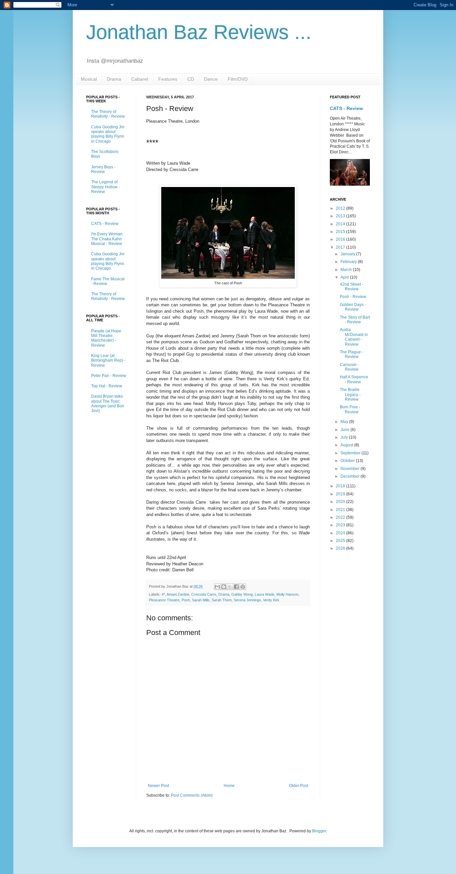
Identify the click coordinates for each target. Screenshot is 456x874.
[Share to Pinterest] (242, 586)
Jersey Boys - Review (103, 169)
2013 (341, 216)
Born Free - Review (350, 409)
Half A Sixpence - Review (354, 379)
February (349, 261)
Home (229, 785)
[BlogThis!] (223, 586)
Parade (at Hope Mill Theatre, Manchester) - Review (106, 338)
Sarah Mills (201, 600)
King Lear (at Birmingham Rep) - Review (108, 360)
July (344, 437)
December (350, 476)
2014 (341, 224)
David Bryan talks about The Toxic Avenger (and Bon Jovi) (107, 403)
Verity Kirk (271, 600)
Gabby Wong (242, 594)
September (351, 453)
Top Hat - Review (106, 386)
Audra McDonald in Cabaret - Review (354, 336)
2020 (341, 501)
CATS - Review (105, 223)
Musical (89, 79)
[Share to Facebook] (236, 586)
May (344, 421)
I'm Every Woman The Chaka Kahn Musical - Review (107, 239)
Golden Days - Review (353, 307)
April (345, 277)
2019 (341, 494)
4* (163, 594)
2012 (341, 208)
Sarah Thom (222, 600)
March (346, 269)
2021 (341, 509)
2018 (341, 486)
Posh (186, 600)
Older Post (298, 785)
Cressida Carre (203, 594)
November (350, 468)
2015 (341, 231)
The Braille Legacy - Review (350, 394)
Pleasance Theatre (164, 600)
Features (167, 79)
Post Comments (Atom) (192, 795)
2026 (341, 548)
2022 (341, 517)
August (347, 445)
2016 (341, 239)
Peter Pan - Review (108, 375)
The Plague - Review (351, 354)
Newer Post (158, 785)
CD (190, 79)
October (348, 460)
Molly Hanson (287, 594)
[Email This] (217, 586)
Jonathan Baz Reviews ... (198, 32)
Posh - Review (353, 296)
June (345, 429)
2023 (341, 525)
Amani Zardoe (178, 594)
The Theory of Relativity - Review (108, 114)
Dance (211, 79)
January (348, 254)
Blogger (319, 831)
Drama (114, 79)
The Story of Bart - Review (355, 319)
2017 (341, 247)
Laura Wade (264, 594)
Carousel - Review (349, 367)
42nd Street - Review (351, 286)
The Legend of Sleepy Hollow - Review (105, 187)
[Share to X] (230, 586)
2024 (341, 533)
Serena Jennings (247, 600)
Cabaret (139, 79)
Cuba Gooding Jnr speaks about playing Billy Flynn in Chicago (108, 134)
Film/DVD (238, 79)
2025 (341, 540)
